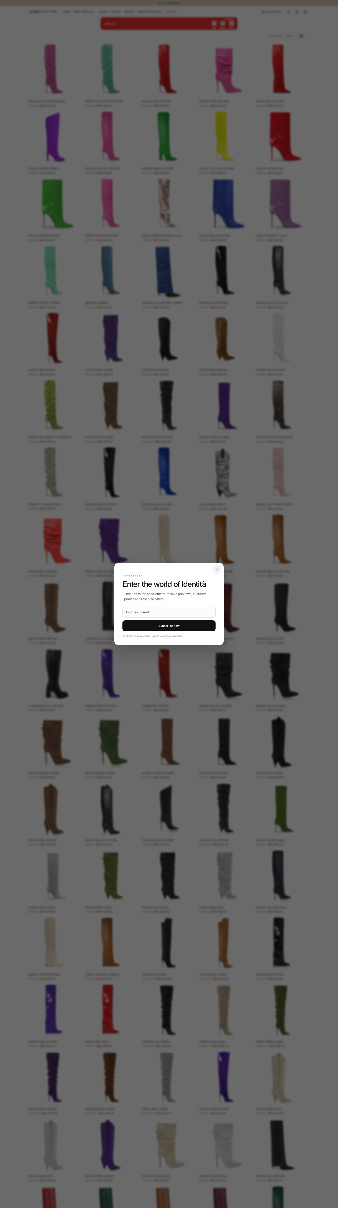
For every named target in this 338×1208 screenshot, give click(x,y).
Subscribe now (169, 625)
